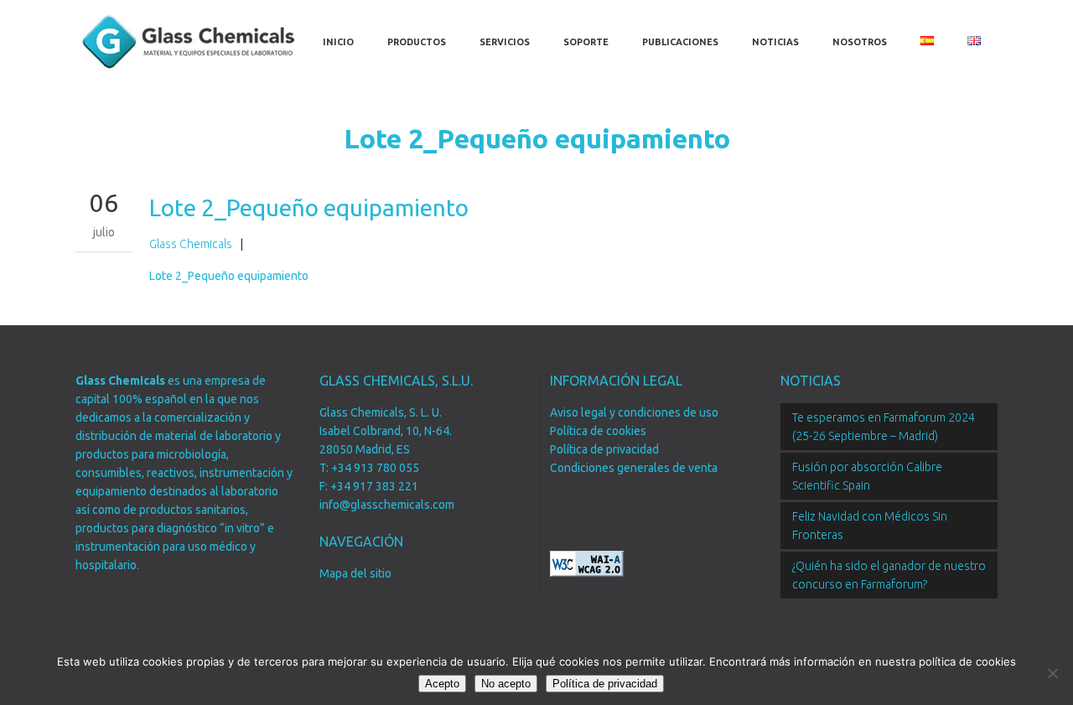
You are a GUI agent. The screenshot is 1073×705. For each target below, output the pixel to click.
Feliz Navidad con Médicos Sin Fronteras (869, 526)
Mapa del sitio (355, 573)
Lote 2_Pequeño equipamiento (228, 276)
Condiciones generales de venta (634, 467)
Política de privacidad (604, 449)
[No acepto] (1052, 673)
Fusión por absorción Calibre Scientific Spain (867, 476)
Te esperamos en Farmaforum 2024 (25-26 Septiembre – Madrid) (883, 427)
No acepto (506, 683)
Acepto (442, 683)
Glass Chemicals (190, 244)
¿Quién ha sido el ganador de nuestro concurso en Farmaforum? (889, 575)
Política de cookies (598, 431)
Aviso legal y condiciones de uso (634, 412)
